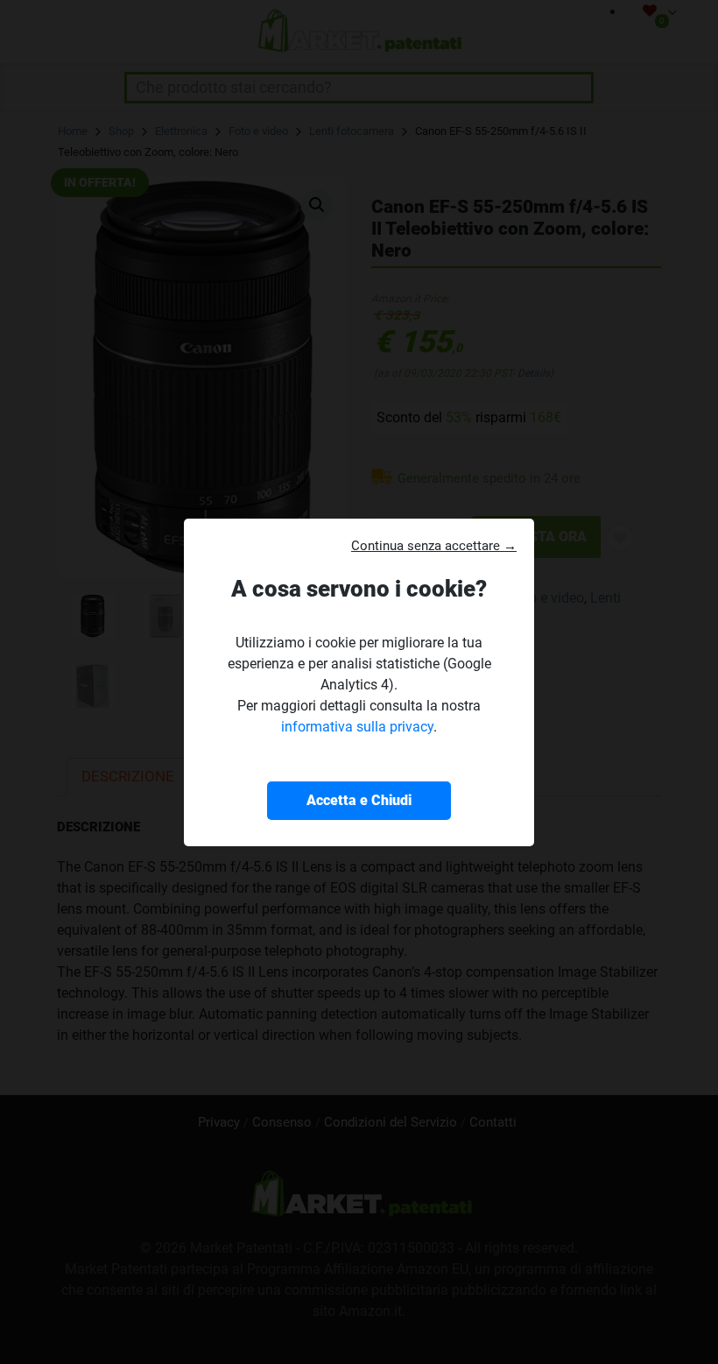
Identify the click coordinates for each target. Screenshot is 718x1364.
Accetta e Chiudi (359, 800)
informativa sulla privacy (357, 726)
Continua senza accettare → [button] (434, 546)
